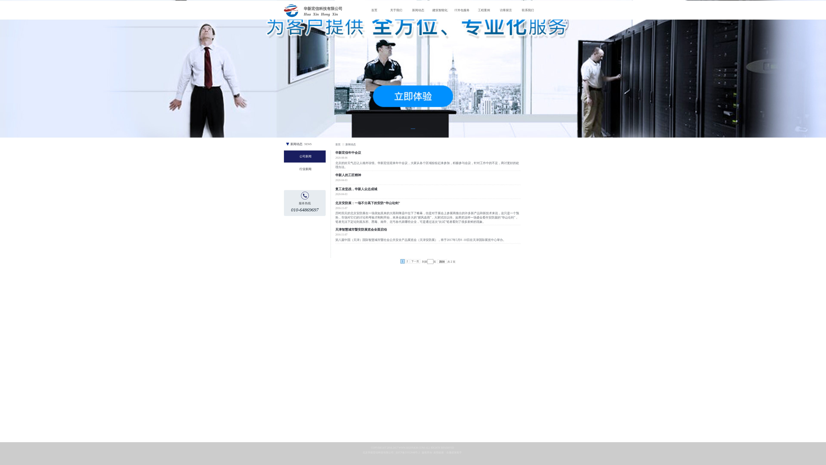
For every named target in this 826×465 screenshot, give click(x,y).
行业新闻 (305, 169)
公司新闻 (305, 156)
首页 (338, 144)
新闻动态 (350, 144)
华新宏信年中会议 (348, 152)
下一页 (415, 261)
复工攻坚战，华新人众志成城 (356, 189)
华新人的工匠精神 (348, 175)
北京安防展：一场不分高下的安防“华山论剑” (367, 203)
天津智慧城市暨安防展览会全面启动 (361, 229)
